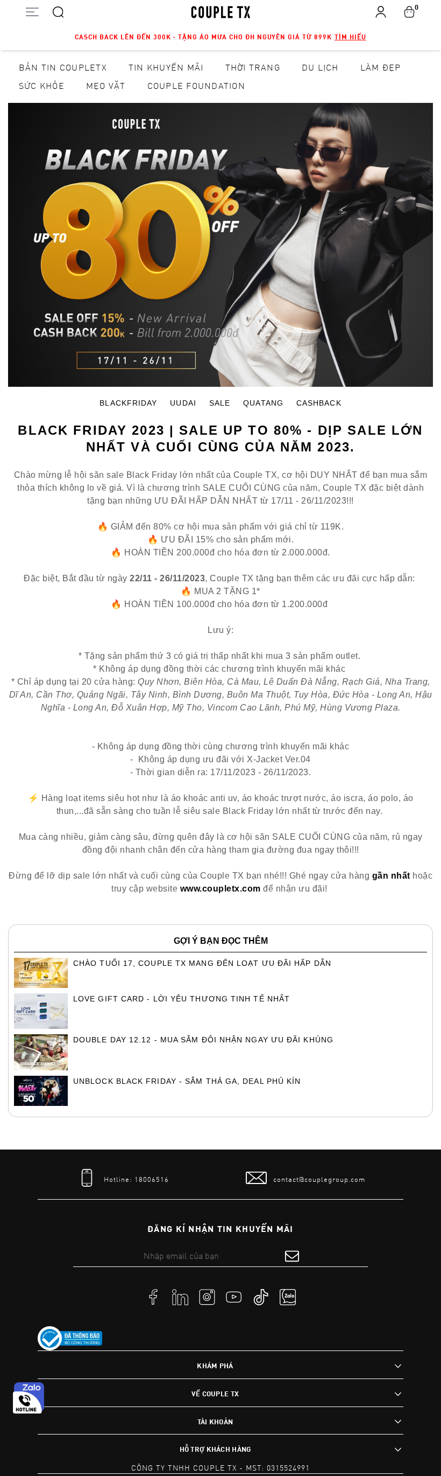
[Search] (58, 11)
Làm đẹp (380, 67)
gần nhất (391, 875)
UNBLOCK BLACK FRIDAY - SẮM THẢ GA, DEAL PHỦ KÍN (187, 1081)
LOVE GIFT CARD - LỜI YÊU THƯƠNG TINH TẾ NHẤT (181, 998)
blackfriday (128, 403)
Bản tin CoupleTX (63, 67)
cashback (319, 403)
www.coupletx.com (220, 888)
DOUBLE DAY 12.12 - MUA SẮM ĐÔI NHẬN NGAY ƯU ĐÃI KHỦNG (203, 1039)
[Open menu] (32, 11)
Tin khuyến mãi (166, 67)
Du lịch (320, 67)
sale (219, 403)
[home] (221, 11)
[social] (153, 1297)
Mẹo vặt (106, 85)
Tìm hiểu (350, 36)
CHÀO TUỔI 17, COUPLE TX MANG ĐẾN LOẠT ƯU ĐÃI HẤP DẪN (202, 963)
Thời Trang (253, 67)
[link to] (70, 1338)
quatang (263, 403)
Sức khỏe (42, 85)
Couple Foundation (196, 85)
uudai (183, 403)
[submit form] (292, 1255)
